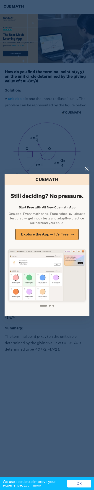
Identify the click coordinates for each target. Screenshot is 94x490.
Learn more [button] (32, 485)
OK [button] (79, 484)
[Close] (86, 168)
